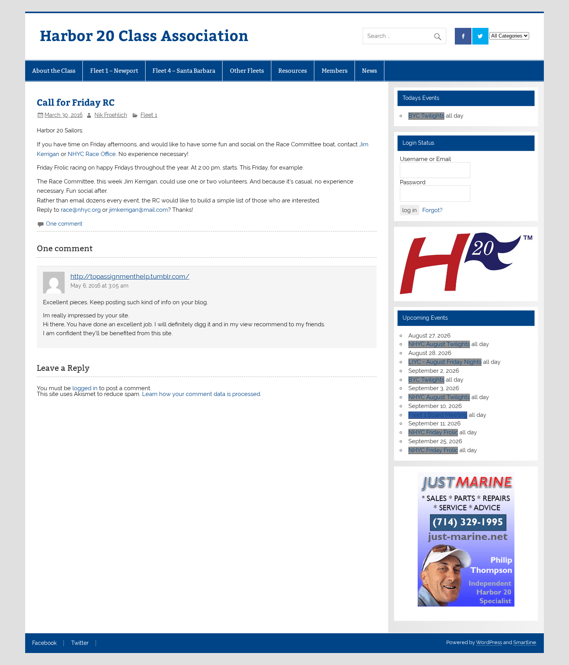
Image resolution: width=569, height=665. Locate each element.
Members (335, 70)
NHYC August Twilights (439, 344)
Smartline (524, 642)
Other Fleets (247, 70)
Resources (292, 70)
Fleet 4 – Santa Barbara (184, 70)
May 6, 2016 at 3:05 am (99, 286)
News (369, 70)
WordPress (489, 642)
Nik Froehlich (110, 115)
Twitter (80, 643)
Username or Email (425, 159)
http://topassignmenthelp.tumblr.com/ (129, 276)
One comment (64, 224)
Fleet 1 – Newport (114, 70)
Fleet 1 (149, 115)
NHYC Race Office (92, 154)
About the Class (53, 70)
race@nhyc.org (81, 209)
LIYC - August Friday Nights (445, 361)
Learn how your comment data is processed (201, 394)
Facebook (44, 643)
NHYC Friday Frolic (433, 432)
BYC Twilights (426, 115)
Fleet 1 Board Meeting (437, 414)
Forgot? (432, 210)
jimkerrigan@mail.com (138, 209)
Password (412, 182)
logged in (85, 388)
